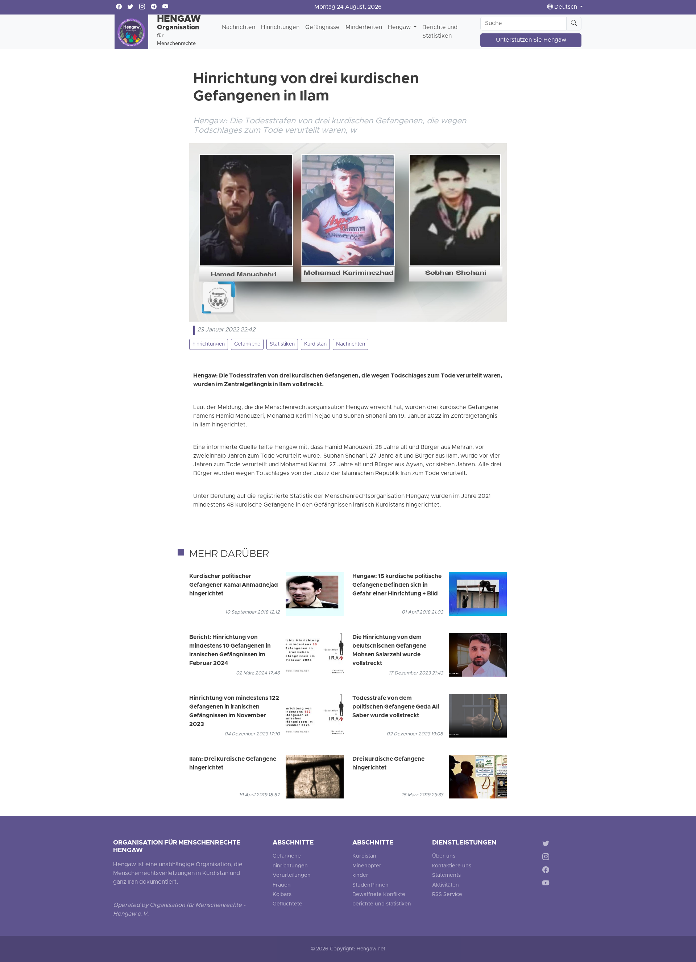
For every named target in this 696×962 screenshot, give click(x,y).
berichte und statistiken (381, 904)
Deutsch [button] (566, 7)
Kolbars (282, 894)
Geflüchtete (287, 904)
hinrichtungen (208, 344)
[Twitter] (547, 844)
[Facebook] (547, 871)
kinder (360, 875)
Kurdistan (315, 344)
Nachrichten (238, 27)
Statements (446, 875)
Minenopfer (366, 866)
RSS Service (447, 894)
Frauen (282, 885)
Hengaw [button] (400, 27)
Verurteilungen (292, 875)
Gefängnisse (322, 27)
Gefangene (247, 344)
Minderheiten (363, 27)
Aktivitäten (445, 885)
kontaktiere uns (451, 866)
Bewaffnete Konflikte (378, 894)
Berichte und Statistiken (439, 32)
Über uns (443, 856)
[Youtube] (547, 884)
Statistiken (282, 344)
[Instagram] (547, 857)
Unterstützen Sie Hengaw (531, 40)
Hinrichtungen (280, 27)
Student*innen (370, 885)
